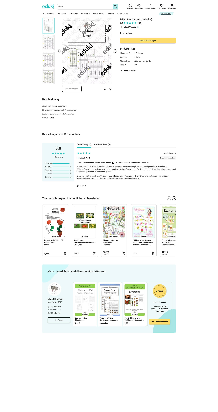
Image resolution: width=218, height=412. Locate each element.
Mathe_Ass (78, 245)
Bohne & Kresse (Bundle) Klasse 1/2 (172, 241)
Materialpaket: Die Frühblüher (110, 241)
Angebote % (85, 13)
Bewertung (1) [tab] (84, 144)
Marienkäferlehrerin (169, 245)
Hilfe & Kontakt (122, 13)
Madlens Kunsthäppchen (141, 245)
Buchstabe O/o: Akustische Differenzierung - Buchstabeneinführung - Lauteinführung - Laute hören (85, 319)
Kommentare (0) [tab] (102, 144)
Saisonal (72, 13)
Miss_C (46, 245)
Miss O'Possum (130, 27)
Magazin (111, 13)
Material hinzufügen (148, 40)
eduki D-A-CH (85, 158)
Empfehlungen (98, 13)
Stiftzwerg (106, 245)
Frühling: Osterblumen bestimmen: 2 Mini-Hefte (143, 241)
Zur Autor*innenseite (159, 322)
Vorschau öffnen (72, 89)
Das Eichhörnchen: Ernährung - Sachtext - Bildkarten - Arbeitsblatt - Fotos (134, 319)
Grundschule (48, 13)
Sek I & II (61, 13)
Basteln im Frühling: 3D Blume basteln (53, 241)
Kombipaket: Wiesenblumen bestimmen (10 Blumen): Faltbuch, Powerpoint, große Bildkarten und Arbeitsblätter (84, 241)
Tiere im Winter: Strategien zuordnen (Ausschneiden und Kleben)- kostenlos (108, 319)
